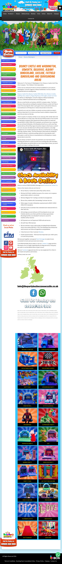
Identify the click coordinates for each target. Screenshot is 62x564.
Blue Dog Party (7, 98)
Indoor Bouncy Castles (7, 198)
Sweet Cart (6, 142)
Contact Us (31, 18)
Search (57, 53)
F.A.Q (38, 13)
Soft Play (5, 94)
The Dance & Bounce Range (9, 137)
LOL (4, 129)
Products (10, 13)
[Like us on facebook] (52, 43)
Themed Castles (7, 79)
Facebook (46, 185)
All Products (6, 60)
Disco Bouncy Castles (7, 74)
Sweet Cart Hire (52, 95)
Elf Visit (5, 216)
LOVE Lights (43, 95)
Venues (18, 13)
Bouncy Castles (7, 64)
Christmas (6, 220)
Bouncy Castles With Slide (9, 69)
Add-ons (5, 146)
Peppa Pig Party (7, 102)
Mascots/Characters (9, 173)
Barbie (5, 125)
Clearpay (56, 13)
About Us (49, 13)
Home (4, 13)
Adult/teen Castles (8, 177)
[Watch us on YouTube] (11, 248)
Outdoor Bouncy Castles (8, 204)
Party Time (6, 154)
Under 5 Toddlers (8, 90)
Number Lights (7, 150)
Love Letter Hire (7, 165)
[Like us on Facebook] (6, 243)
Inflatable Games (8, 82)
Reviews (33, 13)
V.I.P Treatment (7, 181)
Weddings (6, 162)
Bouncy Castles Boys (9, 185)
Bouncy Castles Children (7, 189)
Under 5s (28, 95)
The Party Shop (7, 158)
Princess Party (7, 106)
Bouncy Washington (29, 57)
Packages (5, 133)
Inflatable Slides (7, 86)
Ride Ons (5, 212)
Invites (43, 13)
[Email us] (27, 7)
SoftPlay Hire (21, 95)
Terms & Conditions (9, 561)
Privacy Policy (40, 561)
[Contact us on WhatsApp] (58, 554)
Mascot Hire (6, 169)
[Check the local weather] (54, 5)
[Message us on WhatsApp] (42, 293)
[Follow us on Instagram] (6, 248)
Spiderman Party (8, 110)
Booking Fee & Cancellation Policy (25, 561)
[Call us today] (33, 5)
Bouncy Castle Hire (23, 94)
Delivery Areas (25, 13)
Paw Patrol (6, 118)
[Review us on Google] (11, 243)
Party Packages (40, 239)
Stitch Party (6, 114)
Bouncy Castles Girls (9, 194)
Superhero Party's (8, 121)
